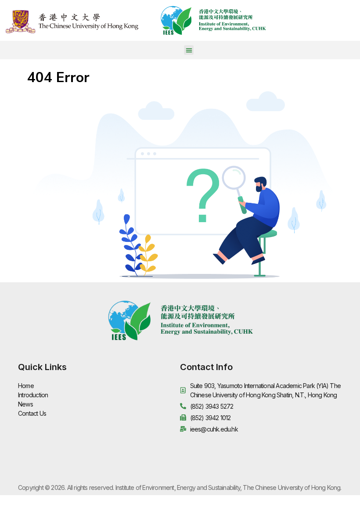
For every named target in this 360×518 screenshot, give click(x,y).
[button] (189, 50)
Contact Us (32, 413)
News (25, 404)
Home (26, 385)
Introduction (33, 395)
